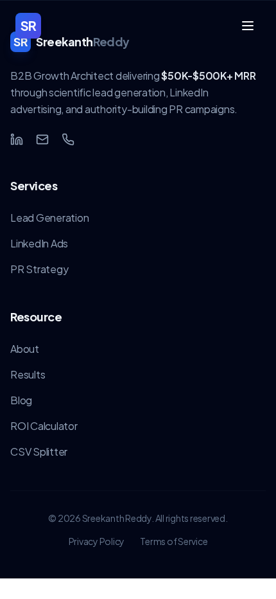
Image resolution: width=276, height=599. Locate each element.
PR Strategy (39, 269)
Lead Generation (49, 217)
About (24, 348)
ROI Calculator (44, 426)
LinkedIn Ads (39, 243)
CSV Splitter (38, 451)
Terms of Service (173, 541)
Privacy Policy (97, 541)
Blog (21, 400)
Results (27, 374)
